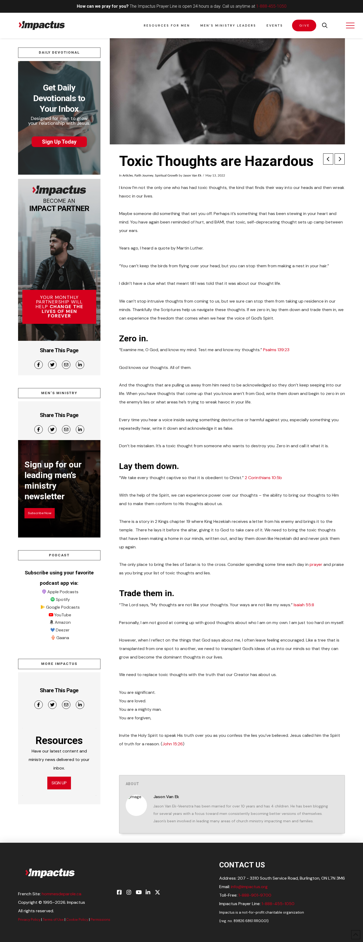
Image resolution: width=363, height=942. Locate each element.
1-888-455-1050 (271, 6)
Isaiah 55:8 (304, 605)
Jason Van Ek (192, 175)
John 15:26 (172, 744)
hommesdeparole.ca (61, 894)
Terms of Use (53, 919)
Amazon (63, 622)
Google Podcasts (63, 607)
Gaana (62, 637)
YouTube (62, 615)
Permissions (100, 919)
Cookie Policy (77, 919)
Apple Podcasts (62, 592)
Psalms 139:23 (276, 349)
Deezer (63, 630)
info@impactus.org (249, 886)
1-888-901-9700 (254, 895)
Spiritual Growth (166, 175)
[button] (324, 25)
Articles (128, 175)
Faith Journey (143, 175)
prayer (316, 564)
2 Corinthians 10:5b (263, 477)
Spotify (63, 599)
